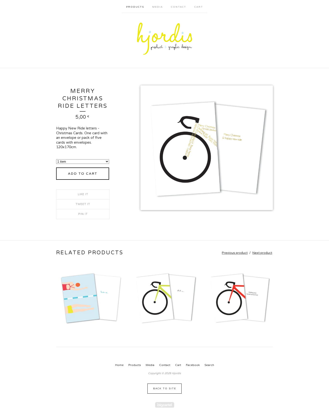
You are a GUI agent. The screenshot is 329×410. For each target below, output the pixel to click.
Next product (262, 253)
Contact (178, 7)
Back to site (164, 388)
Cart (198, 7)
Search (209, 365)
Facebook (193, 365)
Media (157, 7)
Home (119, 365)
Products (135, 7)
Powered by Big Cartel (164, 405)
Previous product (235, 253)
